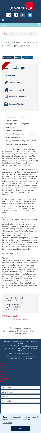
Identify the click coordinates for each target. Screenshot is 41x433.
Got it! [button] (20, 428)
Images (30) (9, 58)
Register (2, 376)
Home (2, 363)
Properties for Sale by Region (12, 348)
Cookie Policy (25, 348)
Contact (2, 381)
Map (19, 58)
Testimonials (4, 379)
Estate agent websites (14, 358)
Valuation (3, 374)
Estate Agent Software (28, 356)
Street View (28, 58)
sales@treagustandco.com (30, 346)
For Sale (2, 367)
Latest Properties (5, 365)
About (2, 372)
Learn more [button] (7, 423)
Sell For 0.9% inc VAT (7, 370)
